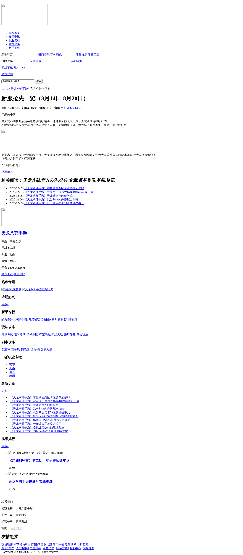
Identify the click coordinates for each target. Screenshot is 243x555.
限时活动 (19, 334)
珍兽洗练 (81, 54)
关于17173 (7, 548)
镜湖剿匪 (32, 334)
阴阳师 (35, 544)
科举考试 (7, 334)
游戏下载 (7, 67)
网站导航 (88, 548)
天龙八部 (46, 544)
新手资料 (14, 47)
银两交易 (44, 54)
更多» (5, 304)
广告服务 (35, 548)
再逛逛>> (8, 171)
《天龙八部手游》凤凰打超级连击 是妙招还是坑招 (41, 419)
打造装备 (63, 61)
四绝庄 (25, 349)
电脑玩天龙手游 (26, 54)
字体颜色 (56, 54)
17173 (5, 88)
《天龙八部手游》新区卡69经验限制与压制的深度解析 (44, 416)
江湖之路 (89, 61)
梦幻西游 (82, 544)
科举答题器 (59, 319)
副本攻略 (14, 44)
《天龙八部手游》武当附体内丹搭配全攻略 (51, 199)
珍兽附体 (35, 61)
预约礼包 (19, 67)
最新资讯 (14, 36)
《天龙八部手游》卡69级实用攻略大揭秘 (35, 423)
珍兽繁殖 (93, 54)
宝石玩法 (22, 61)
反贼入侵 (46, 349)
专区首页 (14, 32)
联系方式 (62, 548)
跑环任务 (69, 334)
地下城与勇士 (22, 544)
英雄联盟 (7, 544)
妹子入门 (68, 54)
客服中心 (75, 548)
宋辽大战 (57, 334)
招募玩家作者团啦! (13, 495)
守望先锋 (58, 544)
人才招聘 (22, 548)
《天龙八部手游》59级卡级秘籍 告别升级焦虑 (39, 431)
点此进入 (16, 528)
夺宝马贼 (45, 334)
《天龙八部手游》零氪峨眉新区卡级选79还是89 (54, 188)
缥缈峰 (35, 349)
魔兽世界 (70, 544)
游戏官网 (7, 74)
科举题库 (72, 319)
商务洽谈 (48, 548)
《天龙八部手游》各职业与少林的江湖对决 (37, 427)
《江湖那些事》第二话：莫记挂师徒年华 (39, 460)
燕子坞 (15, 349)
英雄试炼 (77, 61)
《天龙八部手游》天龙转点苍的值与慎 (48, 195)
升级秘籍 (34, 319)
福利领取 (19, 274)
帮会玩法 (82, 334)
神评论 (77, 108)
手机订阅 (66, 108)
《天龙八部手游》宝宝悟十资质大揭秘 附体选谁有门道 (58, 192)
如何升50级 (49, 61)
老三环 (5, 349)
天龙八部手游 (19, 88)
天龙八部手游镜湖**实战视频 (31, 481)
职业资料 (14, 40)
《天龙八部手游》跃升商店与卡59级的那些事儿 (54, 203)
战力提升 (7, 319)
